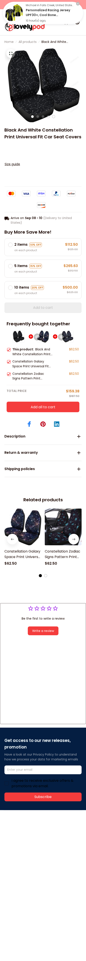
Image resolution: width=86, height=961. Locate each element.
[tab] (32, 116)
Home (9, 42)
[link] (14, 13)
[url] (21, 838)
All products (28, 42)
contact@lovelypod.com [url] (32, 833)
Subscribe (43, 796)
